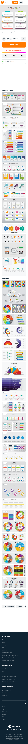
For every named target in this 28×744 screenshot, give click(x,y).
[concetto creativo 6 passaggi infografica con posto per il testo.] (13, 233)
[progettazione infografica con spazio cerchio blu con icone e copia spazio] (13, 548)
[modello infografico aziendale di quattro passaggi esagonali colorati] (13, 245)
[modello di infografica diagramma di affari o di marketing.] (13, 266)
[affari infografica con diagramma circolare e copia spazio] (8, 537)
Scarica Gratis (14, 44)
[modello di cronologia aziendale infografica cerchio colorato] (13, 609)
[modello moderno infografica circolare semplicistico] (13, 486)
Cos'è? (12, 61)
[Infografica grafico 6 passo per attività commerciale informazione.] (8, 362)
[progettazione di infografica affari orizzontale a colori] (10, 558)
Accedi (21, 2)
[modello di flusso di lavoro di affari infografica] (13, 121)
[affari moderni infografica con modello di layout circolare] (8, 508)
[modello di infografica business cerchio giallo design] (13, 575)
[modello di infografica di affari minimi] (13, 295)
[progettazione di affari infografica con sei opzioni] (7, 134)
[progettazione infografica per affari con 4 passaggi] (13, 108)
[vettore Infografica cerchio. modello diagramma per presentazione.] (8, 397)
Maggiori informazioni (8, 63)
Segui (23, 39)
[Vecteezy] (2, 2)
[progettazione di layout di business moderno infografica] (7, 527)
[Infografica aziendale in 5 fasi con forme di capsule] (13, 220)
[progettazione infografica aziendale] (13, 518)
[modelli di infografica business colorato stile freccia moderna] (8, 634)
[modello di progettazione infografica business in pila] (5, 558)
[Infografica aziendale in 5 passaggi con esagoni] (13, 176)
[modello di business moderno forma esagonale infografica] (8, 566)
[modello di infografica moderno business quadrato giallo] (13, 622)
